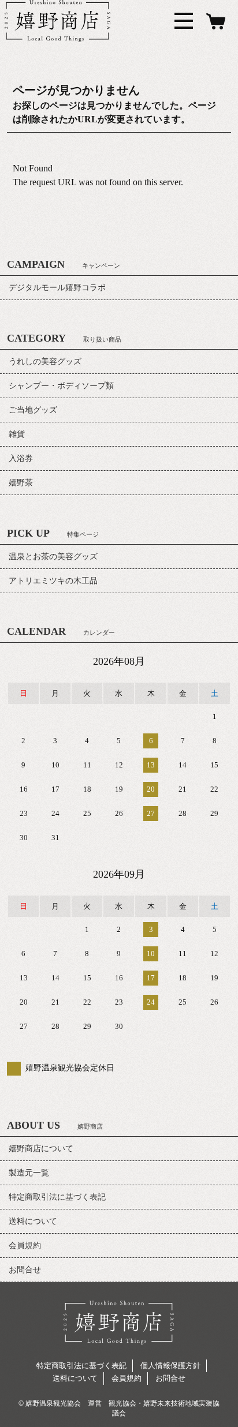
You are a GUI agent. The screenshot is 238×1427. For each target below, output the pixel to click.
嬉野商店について (41, 1148)
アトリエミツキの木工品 (53, 580)
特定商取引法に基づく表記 (57, 1197)
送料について (33, 1221)
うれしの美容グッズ (45, 361)
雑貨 (17, 434)
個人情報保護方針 (170, 1365)
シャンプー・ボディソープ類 (61, 385)
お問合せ (25, 1269)
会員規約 (25, 1245)
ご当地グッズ (33, 410)
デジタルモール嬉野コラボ (57, 287)
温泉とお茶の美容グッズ (53, 556)
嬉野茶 (21, 482)
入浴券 (21, 458)
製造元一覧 (29, 1172)
